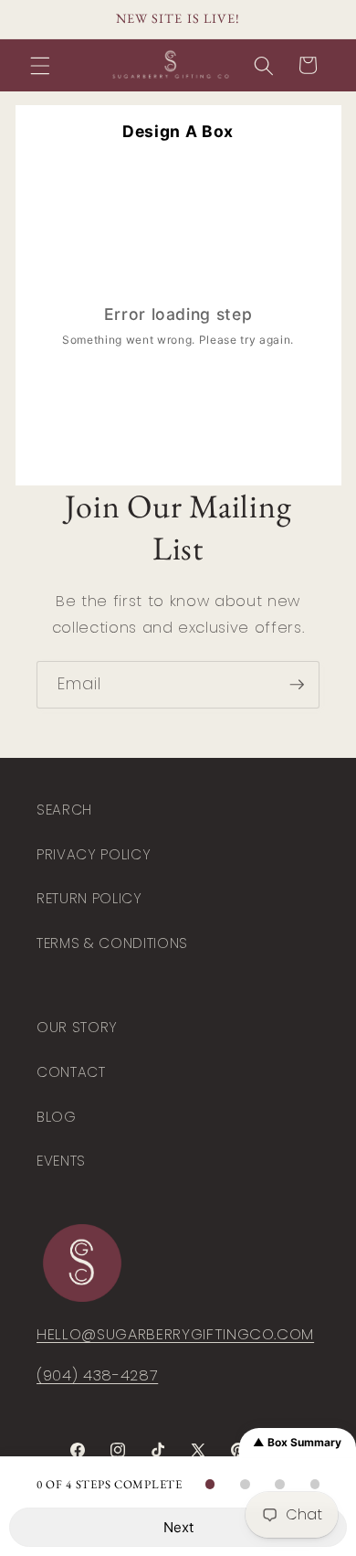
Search (64, 809)
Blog (57, 1116)
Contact (71, 1072)
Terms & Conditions (112, 943)
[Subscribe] (297, 685)
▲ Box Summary (297, 1442)
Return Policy (89, 898)
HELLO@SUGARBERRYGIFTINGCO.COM (175, 1334)
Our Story (77, 1027)
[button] (40, 65)
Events (61, 1160)
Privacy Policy (94, 854)
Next (178, 1527)
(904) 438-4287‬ (97, 1375)
